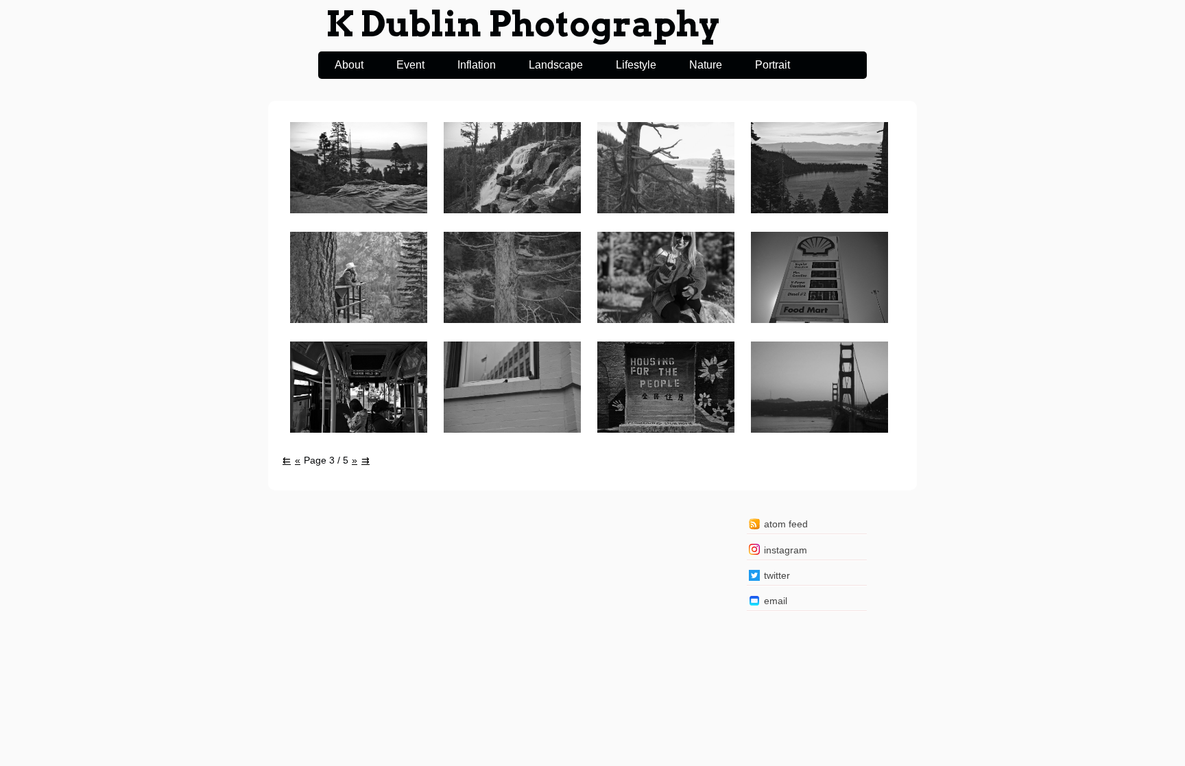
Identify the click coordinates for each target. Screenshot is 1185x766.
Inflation (476, 65)
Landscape (556, 65)
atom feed (786, 523)
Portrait (772, 65)
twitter (777, 575)
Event (410, 65)
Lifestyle (636, 65)
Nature (705, 65)
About (349, 65)
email (775, 600)
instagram (785, 549)
